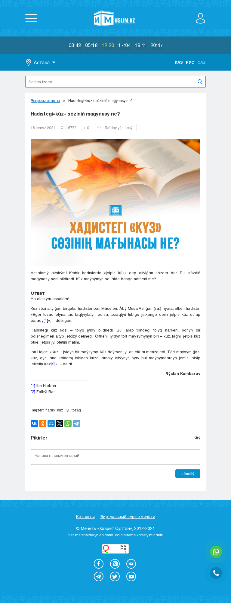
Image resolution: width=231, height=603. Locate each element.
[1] (46, 320)
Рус (190, 62)
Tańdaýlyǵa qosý (118, 127)
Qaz (201, 62)
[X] (59, 423)
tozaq (76, 410)
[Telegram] (76, 423)
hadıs (50, 410)
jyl (67, 410)
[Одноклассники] (42, 423)
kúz (60, 410)
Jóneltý (187, 473)
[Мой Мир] (51, 423)
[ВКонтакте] (34, 423)
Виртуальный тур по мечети (127, 516)
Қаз (179, 62)
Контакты (85, 516)
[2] (53, 363)
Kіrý (197, 437)
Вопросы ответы (45, 100)
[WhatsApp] (68, 423)
